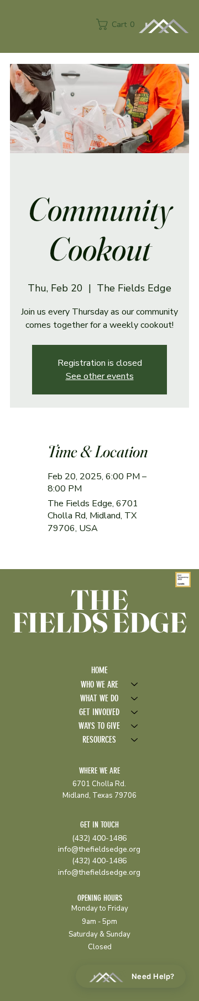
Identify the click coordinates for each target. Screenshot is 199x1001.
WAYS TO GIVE (99, 726)
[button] (118, 24)
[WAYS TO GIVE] (135, 726)
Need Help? (153, 976)
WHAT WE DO (99, 698)
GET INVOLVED (99, 712)
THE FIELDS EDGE (99, 611)
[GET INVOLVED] (135, 712)
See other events (100, 376)
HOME (99, 670)
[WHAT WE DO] (135, 698)
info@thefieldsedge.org (99, 849)
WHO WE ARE (99, 684)
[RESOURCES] (135, 739)
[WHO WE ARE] (135, 684)
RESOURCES (99, 739)
